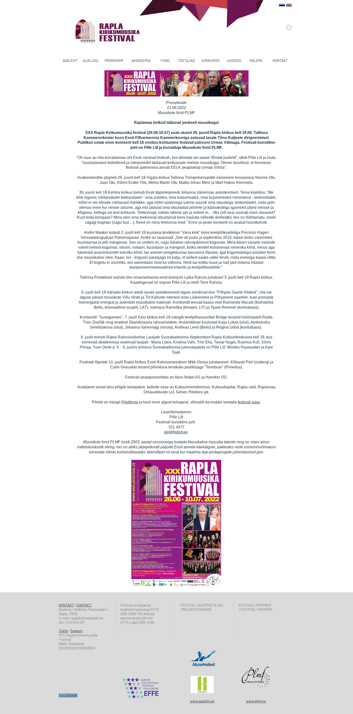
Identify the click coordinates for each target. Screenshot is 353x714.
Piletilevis (130, 402)
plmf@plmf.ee (176, 432)
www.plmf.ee (256, 701)
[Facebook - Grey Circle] (289, 27)
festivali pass (249, 402)
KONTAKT (66, 605)
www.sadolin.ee (202, 701)
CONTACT (84, 605)
